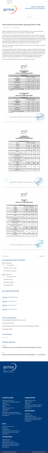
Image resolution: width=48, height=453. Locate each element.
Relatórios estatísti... (10, 282)
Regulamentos (5, 415)
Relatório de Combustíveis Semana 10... (9, 305)
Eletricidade (6, 27)
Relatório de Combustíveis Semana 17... (9, 301)
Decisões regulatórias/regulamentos (11, 402)
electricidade (5, 337)
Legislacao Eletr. (12, 276)
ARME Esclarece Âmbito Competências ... (10, 309)
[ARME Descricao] (33, 7)
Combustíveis (9, 263)
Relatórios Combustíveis (11, 270)
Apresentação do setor (8, 400)
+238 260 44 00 (10, 0)
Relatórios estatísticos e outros (33, 406)
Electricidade (8, 274)
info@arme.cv (9, 2)
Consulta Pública (9, 285)
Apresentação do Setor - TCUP (9, 442)
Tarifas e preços (6, 405)
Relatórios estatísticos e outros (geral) (12, 414)
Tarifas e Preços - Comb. (11, 268)
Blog (3, 352)
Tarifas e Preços (9, 279)
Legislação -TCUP (6, 439)
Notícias (4, 345)
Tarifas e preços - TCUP (7, 441)
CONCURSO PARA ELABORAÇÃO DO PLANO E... (10, 297)
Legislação (11, 265)
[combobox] (36, 16)
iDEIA (45, 452)
